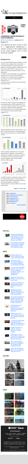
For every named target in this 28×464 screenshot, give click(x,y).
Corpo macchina (14, 196)
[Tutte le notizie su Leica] (14, 219)
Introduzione (13, 193)
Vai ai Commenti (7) (21, 204)
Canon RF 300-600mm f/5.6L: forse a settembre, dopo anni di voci (17, 350)
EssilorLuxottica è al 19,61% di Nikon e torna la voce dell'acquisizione (17, 256)
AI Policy (19, 433)
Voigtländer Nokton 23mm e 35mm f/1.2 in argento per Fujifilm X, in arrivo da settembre (17, 292)
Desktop (10, 438)
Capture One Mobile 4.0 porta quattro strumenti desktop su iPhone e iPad (17, 285)
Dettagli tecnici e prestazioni (16, 195)
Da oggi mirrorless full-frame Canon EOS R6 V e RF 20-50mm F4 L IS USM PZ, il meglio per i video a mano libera (17, 237)
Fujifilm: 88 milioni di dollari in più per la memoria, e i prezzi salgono (16, 330)
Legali (6, 433)
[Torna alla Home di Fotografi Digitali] (14, 14)
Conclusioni (21, 188)
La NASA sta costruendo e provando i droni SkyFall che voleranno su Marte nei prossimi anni (18, 323)
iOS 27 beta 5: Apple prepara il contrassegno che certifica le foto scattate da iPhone (17, 344)
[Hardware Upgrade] (12, 429)
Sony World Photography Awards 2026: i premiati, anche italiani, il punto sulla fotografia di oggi (17, 245)
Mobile (18, 438)
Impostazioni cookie (20, 434)
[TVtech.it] (21, 429)
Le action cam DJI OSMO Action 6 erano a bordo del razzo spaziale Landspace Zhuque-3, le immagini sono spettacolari (18, 271)
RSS (14, 434)
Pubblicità (24, 433)
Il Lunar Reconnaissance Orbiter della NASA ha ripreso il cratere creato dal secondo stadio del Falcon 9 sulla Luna (17, 299)
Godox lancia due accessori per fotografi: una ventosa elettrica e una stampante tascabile (17, 262)
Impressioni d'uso (14, 198)
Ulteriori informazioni (21, 444)
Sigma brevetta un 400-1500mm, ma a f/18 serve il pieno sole (17, 279)
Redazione (9, 434)
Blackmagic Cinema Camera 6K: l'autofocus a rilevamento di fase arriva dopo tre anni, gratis (17, 337)
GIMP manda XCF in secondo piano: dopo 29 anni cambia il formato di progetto (17, 316)
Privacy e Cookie (12, 433)
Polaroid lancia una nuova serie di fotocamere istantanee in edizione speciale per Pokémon (17, 308)
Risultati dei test (13, 201)
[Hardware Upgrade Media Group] (15, 432)
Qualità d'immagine (14, 200)
